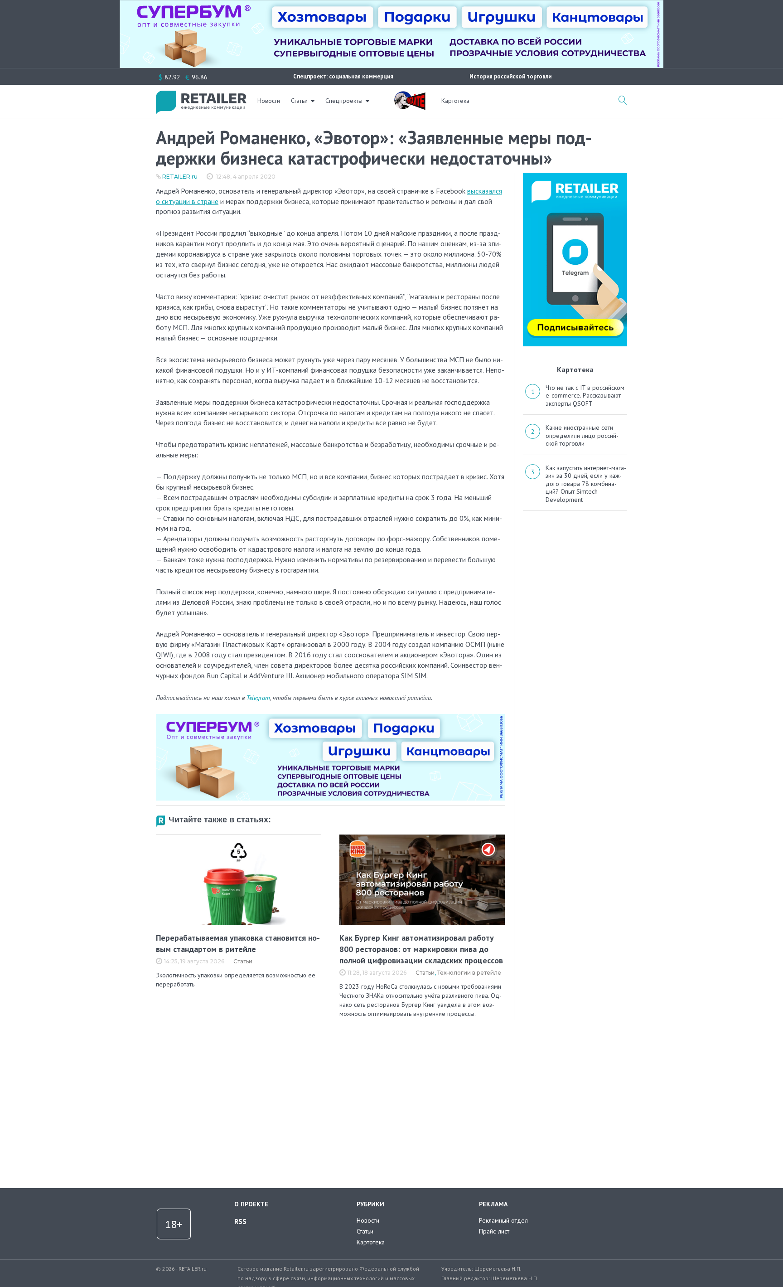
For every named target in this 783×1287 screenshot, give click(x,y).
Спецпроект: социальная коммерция (343, 76)
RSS (240, 1221)
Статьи (299, 101)
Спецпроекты (343, 101)
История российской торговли (510, 76)
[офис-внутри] (330, 717)
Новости (268, 101)
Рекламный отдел (503, 1220)
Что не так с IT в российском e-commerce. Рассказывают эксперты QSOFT (585, 396)
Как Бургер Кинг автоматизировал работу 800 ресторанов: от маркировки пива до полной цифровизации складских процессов (421, 949)
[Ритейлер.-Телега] (575, 176)
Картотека (455, 101)
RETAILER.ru (180, 176)
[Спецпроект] (409, 95)
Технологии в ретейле (469, 972)
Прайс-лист (494, 1231)
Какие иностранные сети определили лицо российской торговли (582, 435)
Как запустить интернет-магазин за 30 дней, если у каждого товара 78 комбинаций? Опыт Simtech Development (586, 484)
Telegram (258, 698)
